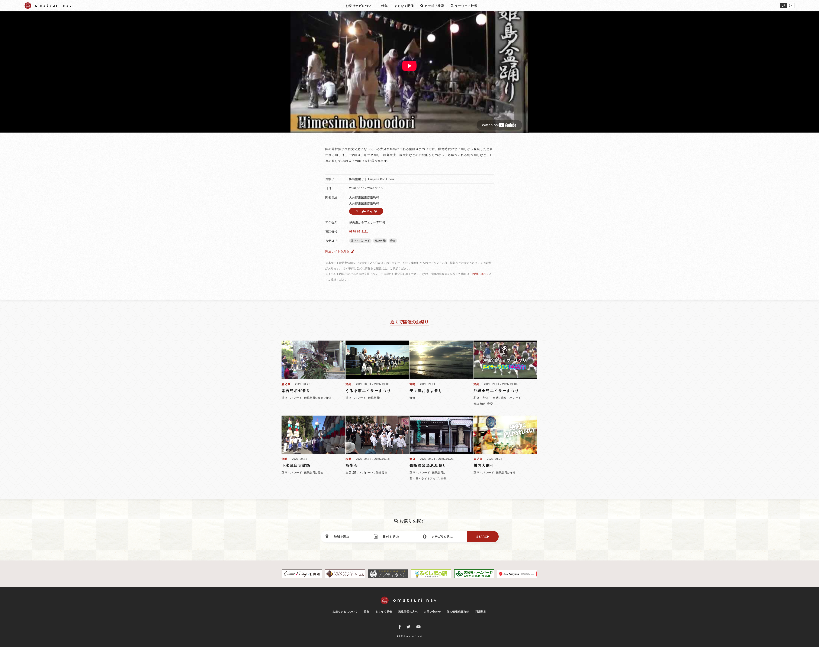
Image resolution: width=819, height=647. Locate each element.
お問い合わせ (480, 274)
